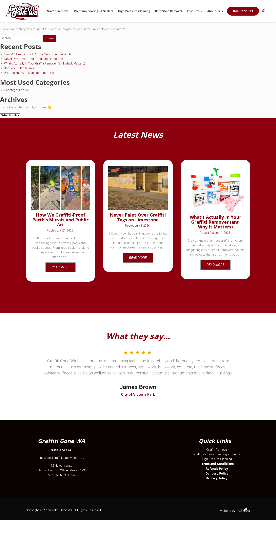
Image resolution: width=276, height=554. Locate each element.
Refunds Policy (217, 468)
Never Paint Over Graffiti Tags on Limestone (33, 59)
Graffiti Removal (217, 449)
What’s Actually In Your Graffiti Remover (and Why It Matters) (44, 63)
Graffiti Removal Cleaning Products (216, 454)
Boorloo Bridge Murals (19, 68)
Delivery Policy (216, 473)
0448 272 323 (243, 11)
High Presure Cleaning (217, 459)
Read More (60, 267)
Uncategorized (14, 90)
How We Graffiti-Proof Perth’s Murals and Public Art (38, 54)
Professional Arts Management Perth (29, 73)
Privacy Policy (217, 478)
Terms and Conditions (217, 464)
